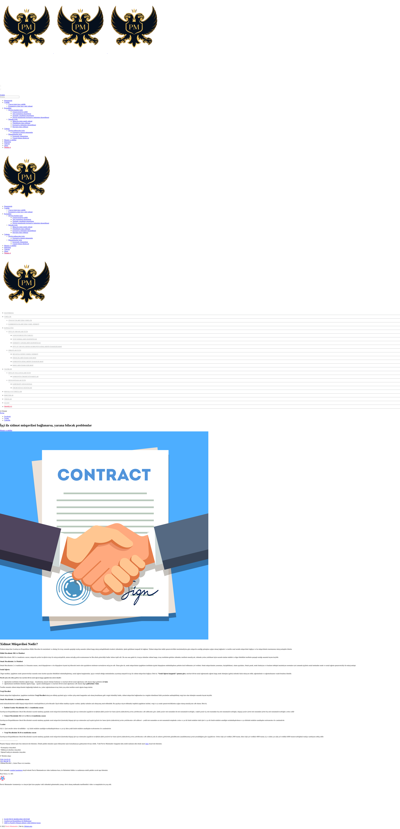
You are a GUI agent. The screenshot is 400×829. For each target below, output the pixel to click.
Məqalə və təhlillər (6, 430)
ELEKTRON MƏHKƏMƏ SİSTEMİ (17, 819)
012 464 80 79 (5, 761)
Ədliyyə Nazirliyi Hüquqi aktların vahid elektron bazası (22, 823)
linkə (147, 744)
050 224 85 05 (5, 759)
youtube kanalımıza (16, 770)
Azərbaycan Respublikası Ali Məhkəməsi (17, 821)
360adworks (28, 826)
